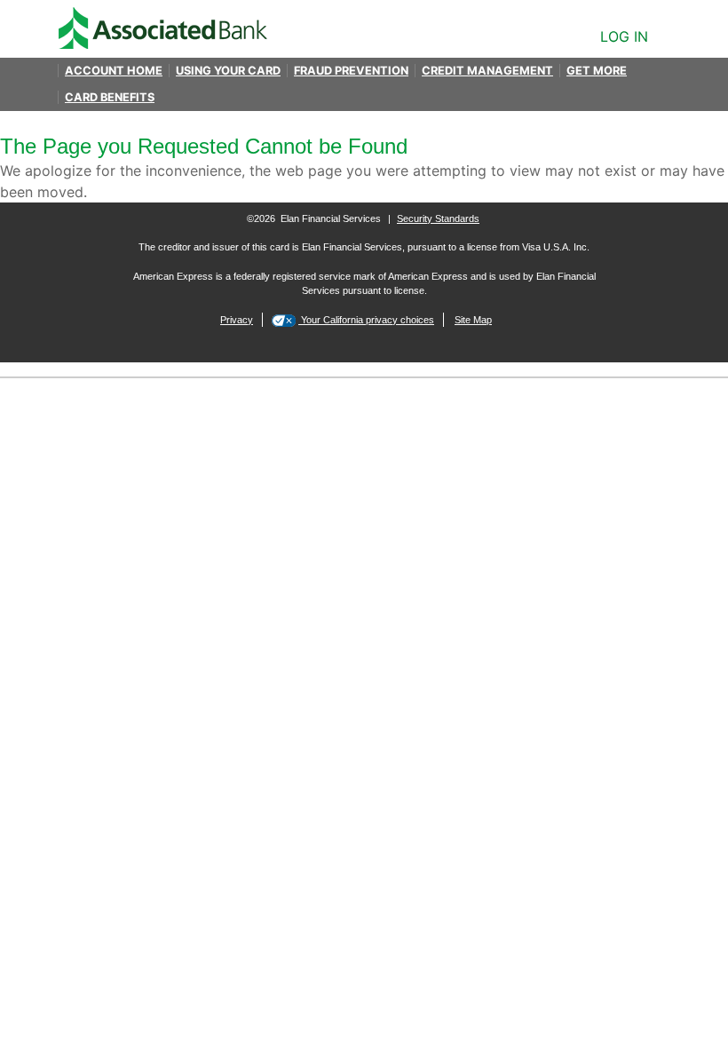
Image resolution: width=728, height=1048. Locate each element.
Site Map (473, 319)
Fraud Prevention (351, 70)
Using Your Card (228, 70)
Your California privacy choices (366, 319)
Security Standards (438, 218)
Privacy (236, 319)
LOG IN (624, 36)
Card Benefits (109, 97)
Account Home (113, 70)
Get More (596, 70)
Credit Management (487, 70)
